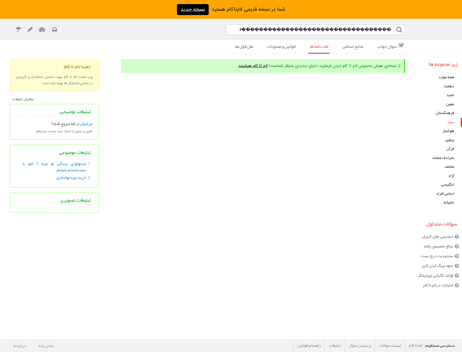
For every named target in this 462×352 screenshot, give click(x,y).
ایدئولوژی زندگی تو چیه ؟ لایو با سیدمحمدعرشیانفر (54, 167)
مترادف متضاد (443, 158)
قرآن (450, 149)
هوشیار (448, 131)
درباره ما (19, 346)
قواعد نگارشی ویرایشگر (435, 276)
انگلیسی (447, 184)
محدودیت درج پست (437, 256)
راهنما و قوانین (309, 345)
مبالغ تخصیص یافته (438, 246)
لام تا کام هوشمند (252, 65)
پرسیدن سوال (360, 345)
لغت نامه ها (319, 46)
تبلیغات (335, 345)
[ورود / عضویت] (42, 30)
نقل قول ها (244, 46)
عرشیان (86, 124)
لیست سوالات (390, 345)
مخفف (449, 167)
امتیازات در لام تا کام (438, 285)
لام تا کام (415, 345)
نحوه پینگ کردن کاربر (437, 266)
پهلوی (449, 140)
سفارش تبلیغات (23, 99)
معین (450, 104)
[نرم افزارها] (30, 30)
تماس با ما (45, 346)
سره (451, 122)
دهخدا (449, 86)
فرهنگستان (445, 113)
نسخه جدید (193, 9)
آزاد (451, 176)
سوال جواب (387, 46)
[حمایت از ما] (18, 30)
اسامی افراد (445, 194)
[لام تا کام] (54, 30)
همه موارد (446, 77)
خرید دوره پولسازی (71, 177)
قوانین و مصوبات (281, 46)
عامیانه (448, 202)
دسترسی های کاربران (437, 237)
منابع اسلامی (352, 46)
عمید (450, 95)
